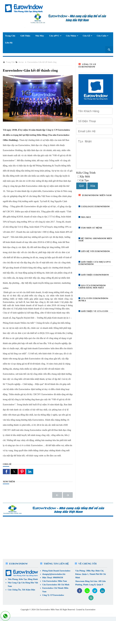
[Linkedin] (102, 591)
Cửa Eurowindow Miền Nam (54, 581)
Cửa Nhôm (71, 36)
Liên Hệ (8, 43)
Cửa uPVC (54, 36)
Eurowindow (90, 610)
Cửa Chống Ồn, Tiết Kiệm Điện (21, 590)
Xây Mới (85, 176)
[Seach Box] (109, 49)
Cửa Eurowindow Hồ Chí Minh (55, 585)
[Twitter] (95, 591)
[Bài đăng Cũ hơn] (68, 495)
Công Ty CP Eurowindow (53, 595)
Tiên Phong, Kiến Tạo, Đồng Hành (23, 579)
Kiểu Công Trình (85, 172)
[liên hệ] (5, 616)
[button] (6, 471)
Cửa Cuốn (101, 36)
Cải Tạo (84, 180)
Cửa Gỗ (86, 36)
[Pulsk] (91, 598)
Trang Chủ (10, 36)
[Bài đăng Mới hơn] (57, 495)
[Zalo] (87, 591)
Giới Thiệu (25, 36)
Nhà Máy (39, 36)
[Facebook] (79, 591)
